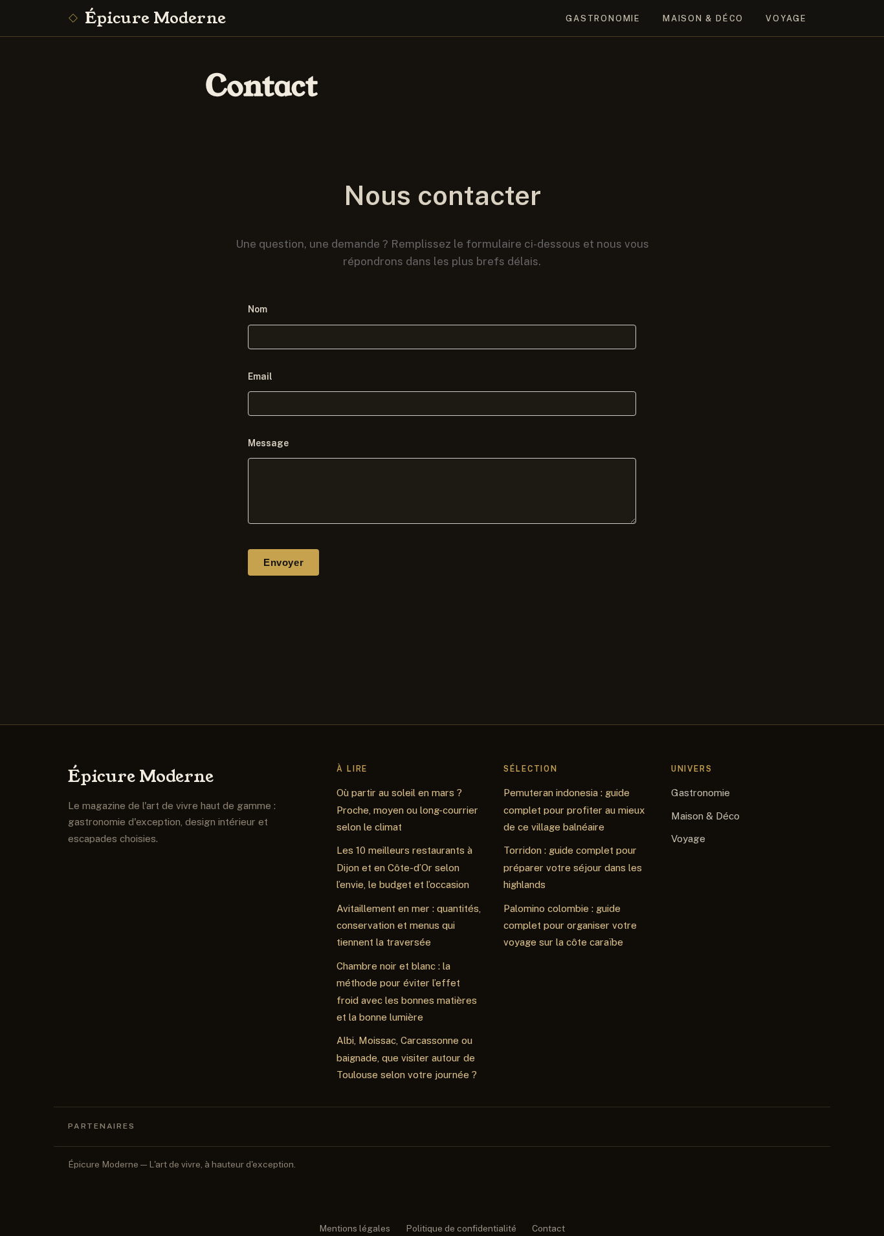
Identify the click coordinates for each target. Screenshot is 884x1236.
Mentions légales (354, 1228)
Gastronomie (603, 18)
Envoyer (283, 562)
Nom (257, 309)
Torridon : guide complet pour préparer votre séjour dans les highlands (572, 867)
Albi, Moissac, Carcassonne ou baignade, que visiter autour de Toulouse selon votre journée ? (407, 1057)
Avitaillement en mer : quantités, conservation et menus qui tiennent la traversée (409, 925)
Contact (548, 1228)
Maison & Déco (703, 18)
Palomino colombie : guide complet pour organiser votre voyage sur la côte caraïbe (570, 925)
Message (268, 443)
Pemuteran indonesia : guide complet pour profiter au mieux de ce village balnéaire (574, 809)
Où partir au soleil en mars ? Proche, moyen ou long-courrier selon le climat (407, 809)
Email (260, 376)
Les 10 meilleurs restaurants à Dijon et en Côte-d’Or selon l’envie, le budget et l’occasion (404, 867)
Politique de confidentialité (461, 1228)
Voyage (786, 18)
